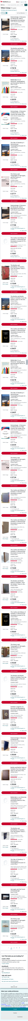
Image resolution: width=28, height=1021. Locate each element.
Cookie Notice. (8, 1005)
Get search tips (5, 977)
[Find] (26, 5)
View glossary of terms (7, 979)
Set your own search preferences (10, 981)
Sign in (22, 1)
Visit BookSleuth (6, 972)
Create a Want (5, 963)
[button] (23, 41)
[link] (26, 10)
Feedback (26, 362)
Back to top (14, 986)
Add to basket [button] (14, 44)
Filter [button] (5, 13)
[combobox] (15, 5)
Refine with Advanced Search (9, 10)
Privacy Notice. (23, 1006)
